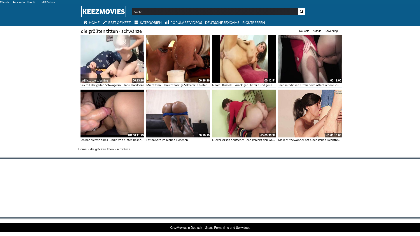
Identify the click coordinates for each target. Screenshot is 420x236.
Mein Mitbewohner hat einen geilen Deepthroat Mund (314, 140)
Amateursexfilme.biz (24, 2)
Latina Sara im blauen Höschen (167, 140)
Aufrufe (317, 31)
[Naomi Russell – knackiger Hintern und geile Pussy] (244, 59)
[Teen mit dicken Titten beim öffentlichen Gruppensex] (310, 59)
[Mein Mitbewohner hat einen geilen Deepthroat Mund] (310, 113)
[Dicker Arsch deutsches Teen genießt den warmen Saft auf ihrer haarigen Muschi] (244, 113)
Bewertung (331, 31)
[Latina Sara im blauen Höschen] (178, 113)
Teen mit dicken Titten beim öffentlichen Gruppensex (314, 85)
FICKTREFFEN (253, 22)
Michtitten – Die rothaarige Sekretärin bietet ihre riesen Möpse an (191, 85)
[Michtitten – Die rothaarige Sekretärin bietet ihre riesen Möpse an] (178, 59)
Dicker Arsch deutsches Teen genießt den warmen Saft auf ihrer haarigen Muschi (266, 140)
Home (82, 149)
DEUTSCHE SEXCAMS (222, 22)
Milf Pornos (48, 2)
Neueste (304, 31)
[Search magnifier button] (301, 11)
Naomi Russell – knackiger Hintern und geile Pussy (246, 85)
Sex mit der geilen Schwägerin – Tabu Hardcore (112, 85)
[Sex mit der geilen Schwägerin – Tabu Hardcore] (112, 59)
